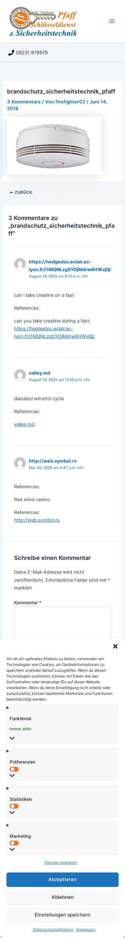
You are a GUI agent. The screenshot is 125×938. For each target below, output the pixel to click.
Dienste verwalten (61, 862)
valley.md (39, 373)
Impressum (86, 929)
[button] (115, 646)
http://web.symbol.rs (53, 461)
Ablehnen (63, 897)
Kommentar (27, 602)
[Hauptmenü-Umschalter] (112, 21)
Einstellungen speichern (62, 915)
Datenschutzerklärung (53, 929)
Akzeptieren (62, 879)
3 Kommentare (24, 102)
